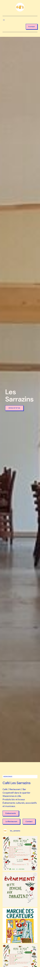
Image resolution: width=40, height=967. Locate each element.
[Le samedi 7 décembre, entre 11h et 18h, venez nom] (20, 925)
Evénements (10, 813)
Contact (31, 26)
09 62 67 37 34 (14, 408)
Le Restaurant (11, 821)
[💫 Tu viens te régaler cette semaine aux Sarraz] (20, 853)
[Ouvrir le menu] (4, 20)
